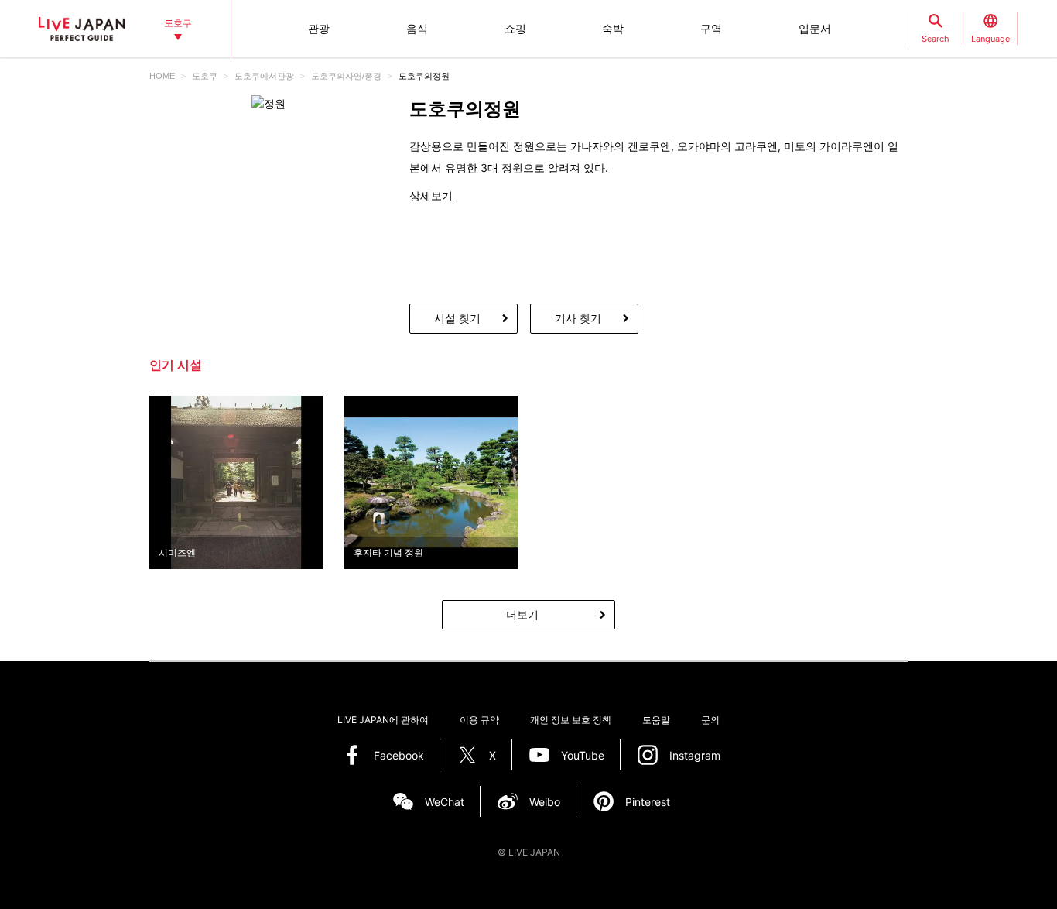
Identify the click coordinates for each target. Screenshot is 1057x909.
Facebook (399, 755)
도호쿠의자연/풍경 (346, 76)
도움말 (656, 719)
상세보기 (431, 195)
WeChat (444, 801)
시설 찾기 (457, 317)
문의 (710, 719)
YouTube (582, 755)
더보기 (522, 614)
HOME (162, 76)
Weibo (544, 801)
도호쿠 (204, 76)
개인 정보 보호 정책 (570, 719)
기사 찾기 (578, 317)
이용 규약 (479, 719)
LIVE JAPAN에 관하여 (383, 719)
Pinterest (647, 801)
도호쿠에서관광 (264, 76)
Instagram (694, 755)
